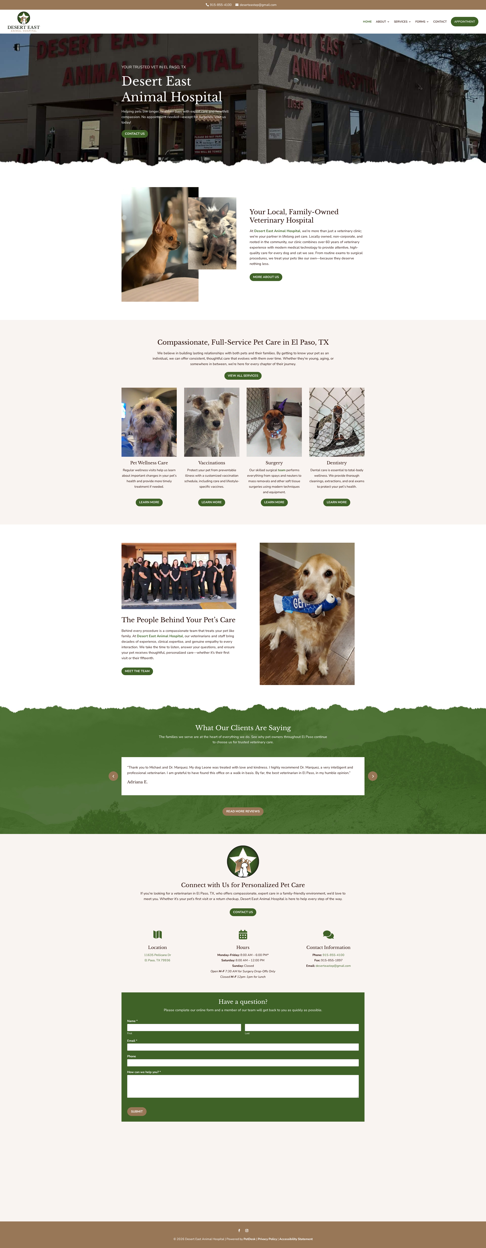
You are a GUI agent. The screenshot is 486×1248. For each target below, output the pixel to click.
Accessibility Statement (296, 1239)
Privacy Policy (267, 1239)
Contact (440, 22)
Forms (420, 22)
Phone (131, 1056)
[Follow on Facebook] (239, 1231)
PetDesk (250, 1239)
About (381, 22)
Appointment (464, 22)
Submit (137, 1111)
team (282, 470)
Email (132, 1041)
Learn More (149, 502)
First (129, 1033)
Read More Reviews (243, 811)
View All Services (243, 376)
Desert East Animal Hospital (277, 231)
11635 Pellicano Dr (157, 955)
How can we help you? (144, 1072)
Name (132, 1021)
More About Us (266, 277)
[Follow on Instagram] (247, 1231)
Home (367, 22)
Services (400, 22)
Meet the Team (137, 671)
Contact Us (135, 134)
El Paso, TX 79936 (157, 960)
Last (247, 1033)
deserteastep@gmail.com (258, 5)
